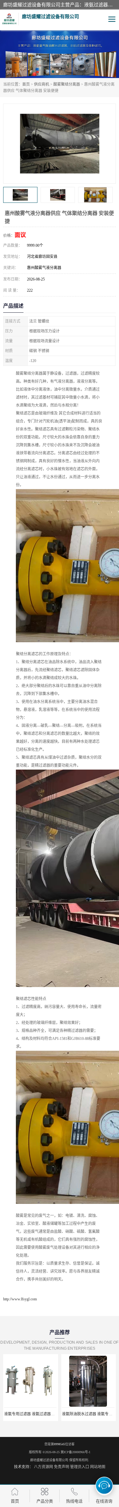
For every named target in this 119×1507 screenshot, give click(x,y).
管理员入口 (79, 1467)
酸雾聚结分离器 (66, 84)
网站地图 (97, 1467)
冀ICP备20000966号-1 (75, 1452)
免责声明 (61, 1467)
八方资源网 (43, 1467)
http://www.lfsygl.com (20, 1299)
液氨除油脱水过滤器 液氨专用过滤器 (38, 1414)
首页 (26, 84)
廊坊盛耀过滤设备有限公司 (49, 1460)
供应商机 (41, 84)
